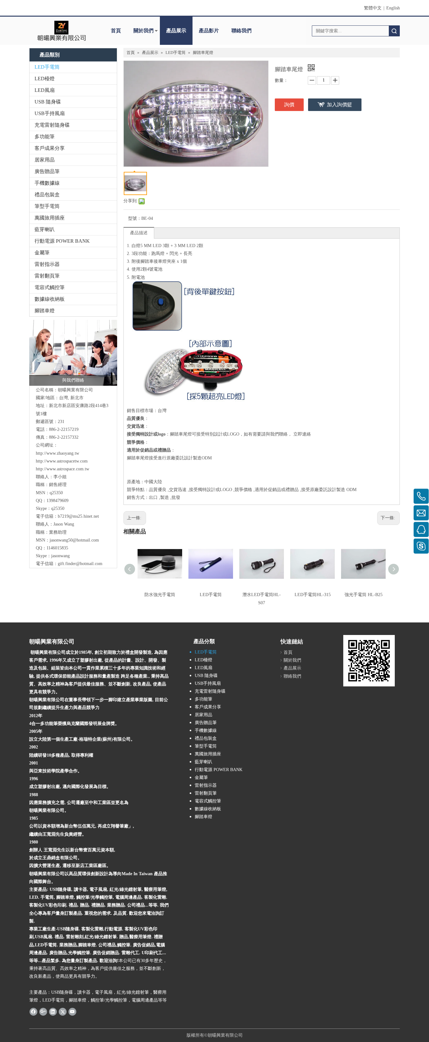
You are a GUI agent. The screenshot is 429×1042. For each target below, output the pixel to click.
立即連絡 (302, 434)
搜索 (394, 31)
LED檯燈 (45, 78)
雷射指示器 (47, 264)
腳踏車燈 (45, 310)
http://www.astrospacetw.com (62, 461)
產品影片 (209, 30)
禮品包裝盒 (47, 194)
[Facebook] (33, 1012)
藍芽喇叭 (45, 229)
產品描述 (139, 232)
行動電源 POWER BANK (62, 241)
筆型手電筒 (47, 206)
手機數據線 (47, 183)
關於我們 (143, 30)
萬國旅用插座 (50, 217)
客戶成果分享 (50, 148)
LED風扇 (45, 90)
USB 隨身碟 (48, 101)
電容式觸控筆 (50, 287)
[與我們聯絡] (73, 353)
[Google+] (43, 1012)
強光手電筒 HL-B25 (364, 594)
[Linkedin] (53, 1012)
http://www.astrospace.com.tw (62, 469)
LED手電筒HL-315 (313, 594)
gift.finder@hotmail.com (80, 563)
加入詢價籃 (339, 104)
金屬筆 (42, 252)
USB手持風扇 (50, 113)
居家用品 (45, 159)
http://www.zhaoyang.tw (57, 453)
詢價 (289, 104)
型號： (134, 218)
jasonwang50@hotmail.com (74, 540)
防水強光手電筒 (159, 594)
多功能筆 (45, 136)
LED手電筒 (47, 67)
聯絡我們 (241, 30)
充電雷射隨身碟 (52, 125)
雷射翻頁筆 (47, 275)
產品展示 (176, 30)
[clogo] (61, 31)
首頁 (116, 30)
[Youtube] (72, 1012)
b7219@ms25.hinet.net (78, 516)
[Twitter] (63, 1012)
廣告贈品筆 (47, 171)
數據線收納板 (50, 299)
